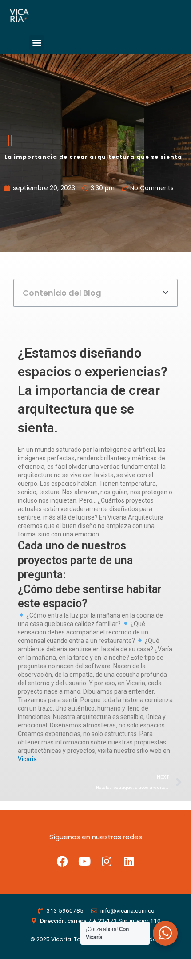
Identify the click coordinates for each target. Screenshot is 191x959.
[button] (36, 42)
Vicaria (27, 759)
